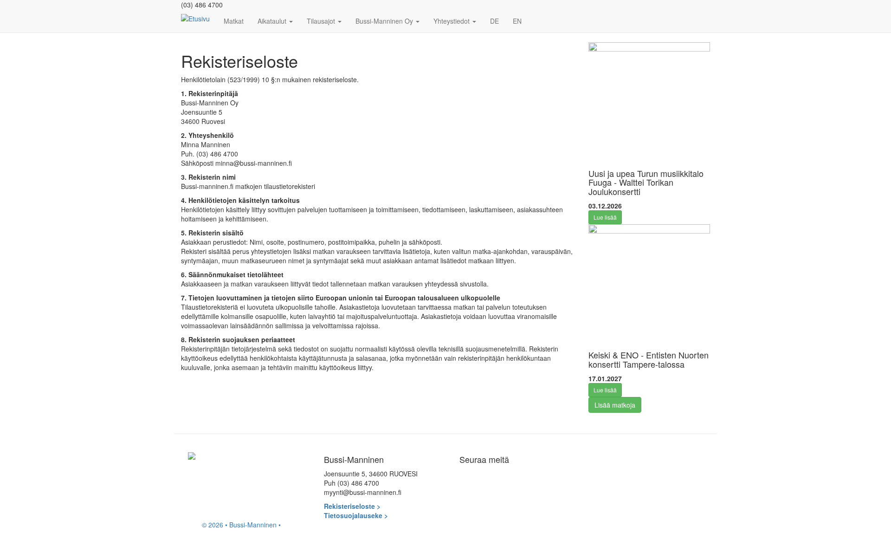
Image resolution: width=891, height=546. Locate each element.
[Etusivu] (199, 18)
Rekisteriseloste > (352, 506)
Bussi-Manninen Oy (385, 21)
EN (517, 21)
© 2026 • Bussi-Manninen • (241, 524)
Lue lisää (605, 217)
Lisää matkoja (614, 405)
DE (494, 21)
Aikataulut (273, 21)
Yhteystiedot (452, 21)
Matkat (234, 21)
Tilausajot (322, 21)
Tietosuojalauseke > (356, 515)
